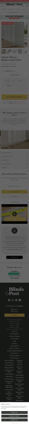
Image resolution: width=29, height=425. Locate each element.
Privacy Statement (14, 423)
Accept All (14, 412)
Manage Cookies (14, 416)
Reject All (14, 419)
